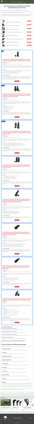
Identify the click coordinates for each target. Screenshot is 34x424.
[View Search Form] (32, 1)
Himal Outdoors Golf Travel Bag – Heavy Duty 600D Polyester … (12, 25)
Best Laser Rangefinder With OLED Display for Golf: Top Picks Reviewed (8, 393)
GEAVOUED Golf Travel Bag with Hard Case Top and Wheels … (12, 45)
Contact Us (14, 417)
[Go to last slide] (1, 405)
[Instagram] (31, 418)
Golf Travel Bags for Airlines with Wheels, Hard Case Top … (12, 29)
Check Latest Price (29, 24)
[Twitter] (30, 418)
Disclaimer (17, 417)
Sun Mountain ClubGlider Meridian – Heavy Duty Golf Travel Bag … (13, 42)
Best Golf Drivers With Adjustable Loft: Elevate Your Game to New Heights (25, 393)
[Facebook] (28, 418)
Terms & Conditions (19, 418)
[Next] (32, 405)
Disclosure (20, 417)
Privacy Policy (14, 418)
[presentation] (6, 402)
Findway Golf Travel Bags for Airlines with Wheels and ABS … (12, 35)
